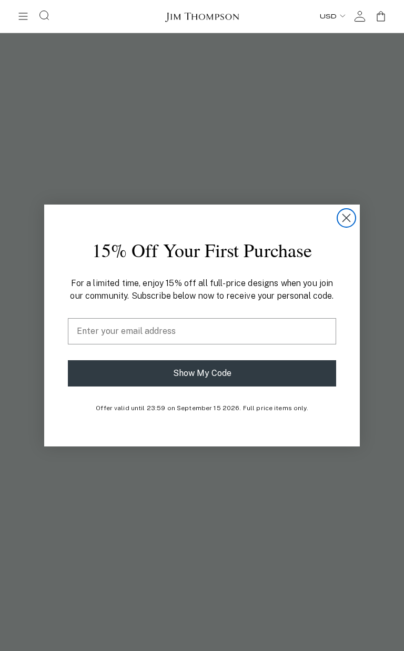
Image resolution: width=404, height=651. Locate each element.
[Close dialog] (346, 218)
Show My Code (202, 373)
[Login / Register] (359, 16)
